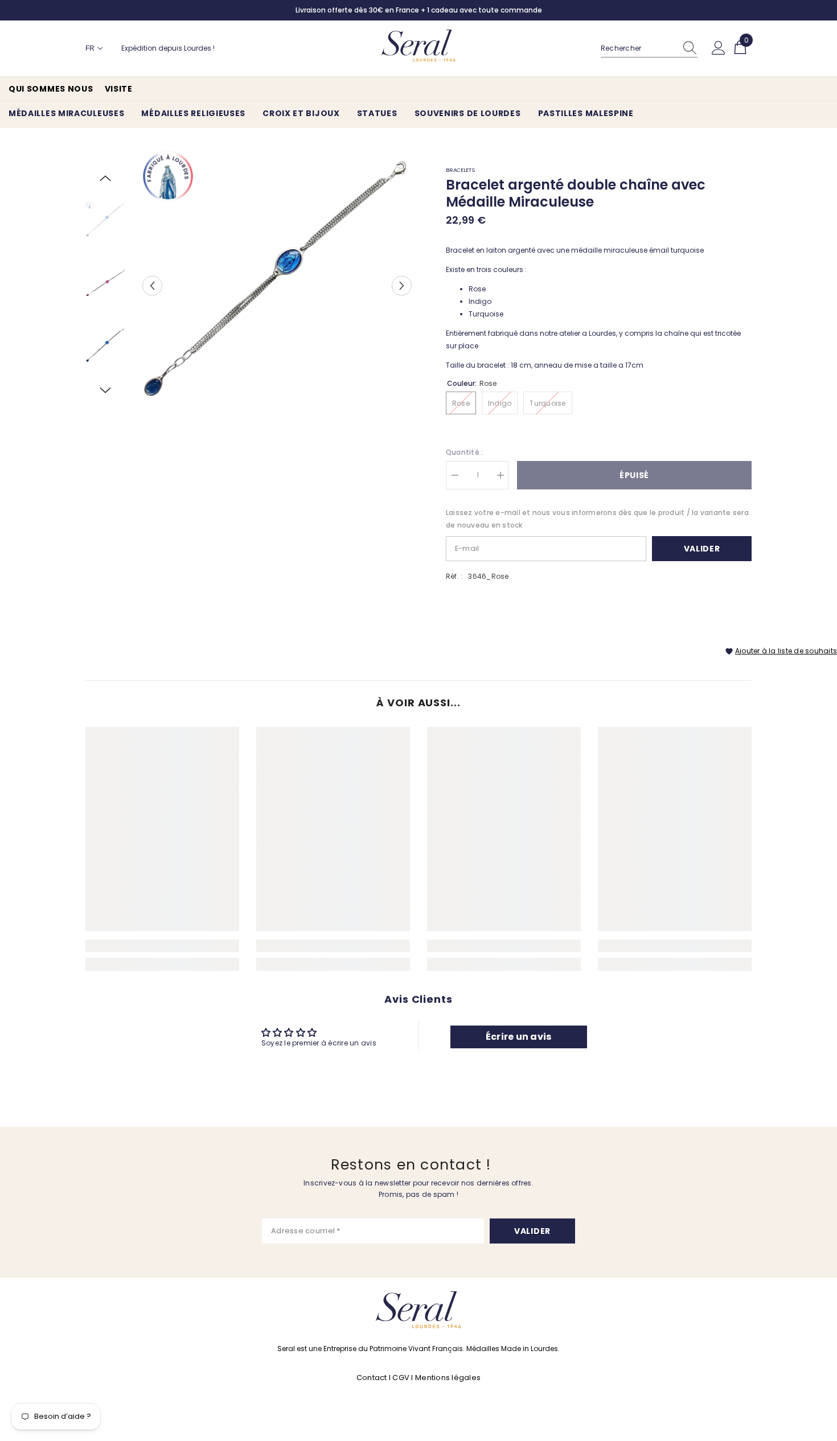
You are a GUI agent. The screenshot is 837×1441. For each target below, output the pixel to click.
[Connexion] (718, 48)
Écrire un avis (518, 1036)
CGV (400, 1377)
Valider (702, 548)
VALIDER (532, 1231)
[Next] (402, 285)
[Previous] (152, 285)
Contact (372, 1377)
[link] (162, 946)
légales (466, 1377)
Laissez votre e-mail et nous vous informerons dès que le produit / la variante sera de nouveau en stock (597, 519)
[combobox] (638, 48)
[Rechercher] (649, 48)
